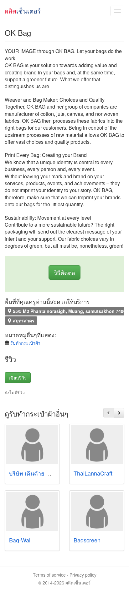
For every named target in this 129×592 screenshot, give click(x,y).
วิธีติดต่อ (64, 272)
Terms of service (49, 575)
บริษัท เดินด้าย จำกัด (34, 473)
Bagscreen (87, 540)
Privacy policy (83, 575)
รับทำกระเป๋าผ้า (25, 343)
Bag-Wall (20, 540)
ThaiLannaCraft (93, 473)
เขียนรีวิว (18, 377)
